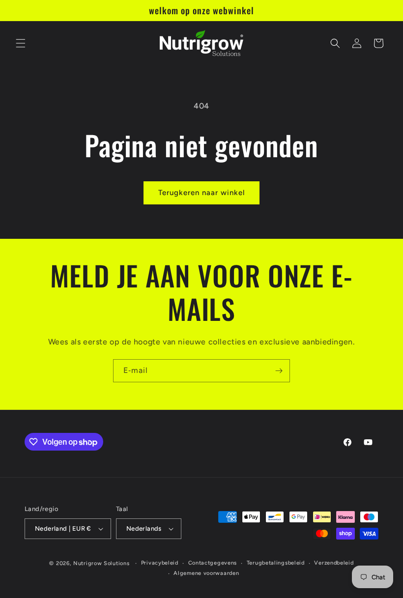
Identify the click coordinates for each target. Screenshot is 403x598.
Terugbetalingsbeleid (276, 563)
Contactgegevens (212, 563)
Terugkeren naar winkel (201, 192)
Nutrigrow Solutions (101, 563)
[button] (20, 43)
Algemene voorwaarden (206, 573)
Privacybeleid (159, 563)
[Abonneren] (278, 370)
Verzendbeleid (333, 563)
